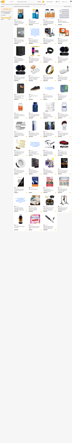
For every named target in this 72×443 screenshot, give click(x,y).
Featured (69, 6)
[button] (50, 1)
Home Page (3, 4)
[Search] (43, 2)
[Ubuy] (3, 1)
